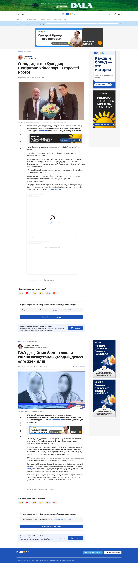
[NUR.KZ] (69, 14)
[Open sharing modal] (20, 141)
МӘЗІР (23, 14)
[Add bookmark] (20, 148)
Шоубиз (19, 19)
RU (109, 14)
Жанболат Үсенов (56, 420)
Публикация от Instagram (52, 247)
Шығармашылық (32, 19)
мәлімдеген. (31, 469)
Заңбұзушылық (32, 341)
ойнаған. (38, 480)
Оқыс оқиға (57, 19)
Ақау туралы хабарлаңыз (92, 552)
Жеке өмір (42, 19)
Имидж (65, 19)
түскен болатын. (55, 189)
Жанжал (49, 19)
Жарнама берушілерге (112, 552)
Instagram (42, 131)
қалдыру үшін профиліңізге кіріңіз (61, 310)
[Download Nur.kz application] (69, 5)
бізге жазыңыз (49, 280)
